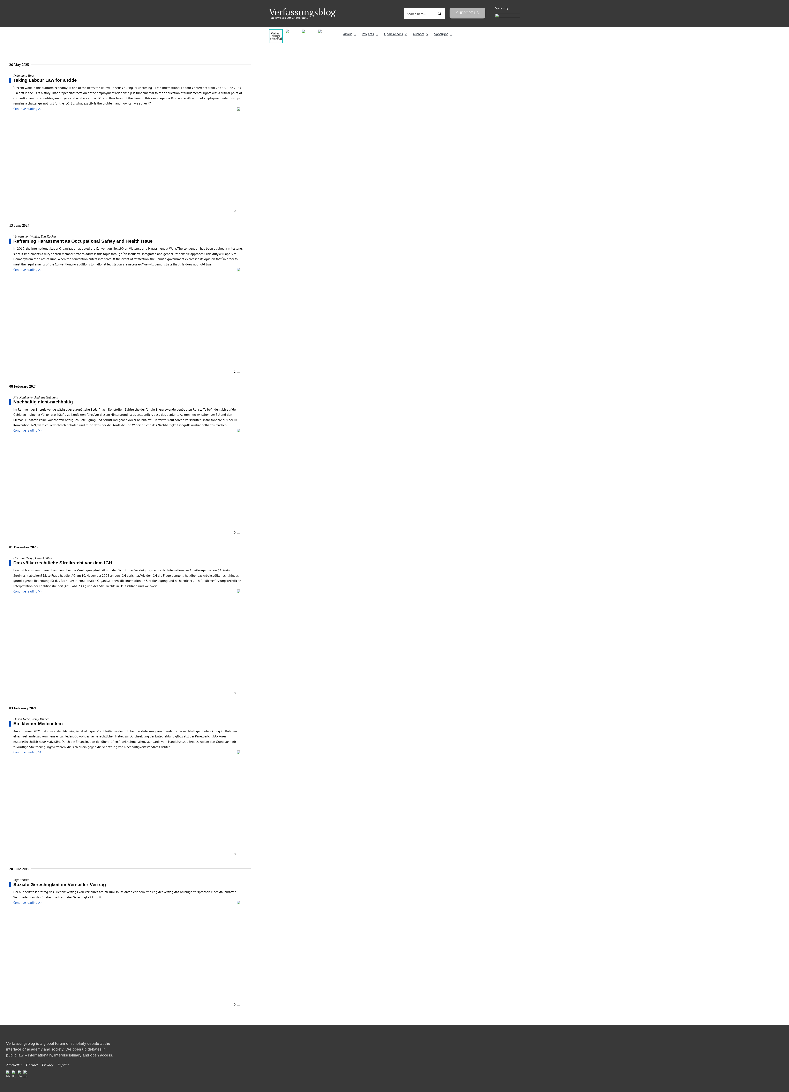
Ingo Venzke (21, 880)
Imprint (63, 1065)
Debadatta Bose (23, 75)
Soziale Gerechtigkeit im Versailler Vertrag (59, 884)
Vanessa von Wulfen (26, 236)
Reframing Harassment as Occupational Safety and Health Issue (82, 241)
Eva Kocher (48, 236)
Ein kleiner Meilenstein (38, 723)
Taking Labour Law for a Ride (45, 80)
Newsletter (14, 1065)
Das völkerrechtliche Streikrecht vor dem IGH (62, 562)
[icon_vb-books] (325, 31)
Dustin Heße (21, 719)
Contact (32, 1065)
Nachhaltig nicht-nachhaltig (43, 401)
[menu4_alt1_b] (276, 31)
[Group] (302, 10)
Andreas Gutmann (46, 397)
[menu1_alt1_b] (292, 31)
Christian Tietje (23, 558)
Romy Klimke (40, 719)
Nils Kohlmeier (23, 397)
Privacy (47, 1065)
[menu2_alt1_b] (308, 31)
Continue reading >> (27, 109)
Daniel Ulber (43, 558)
